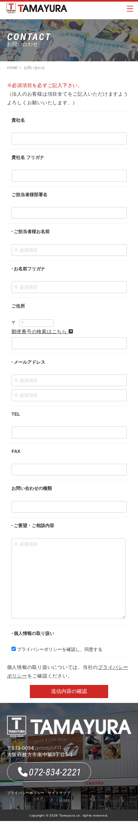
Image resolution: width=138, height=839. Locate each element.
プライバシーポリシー (26, 793)
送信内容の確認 (69, 691)
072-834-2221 (55, 772)
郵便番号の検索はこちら (40, 331)
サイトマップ (59, 793)
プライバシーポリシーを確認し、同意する (59, 649)
